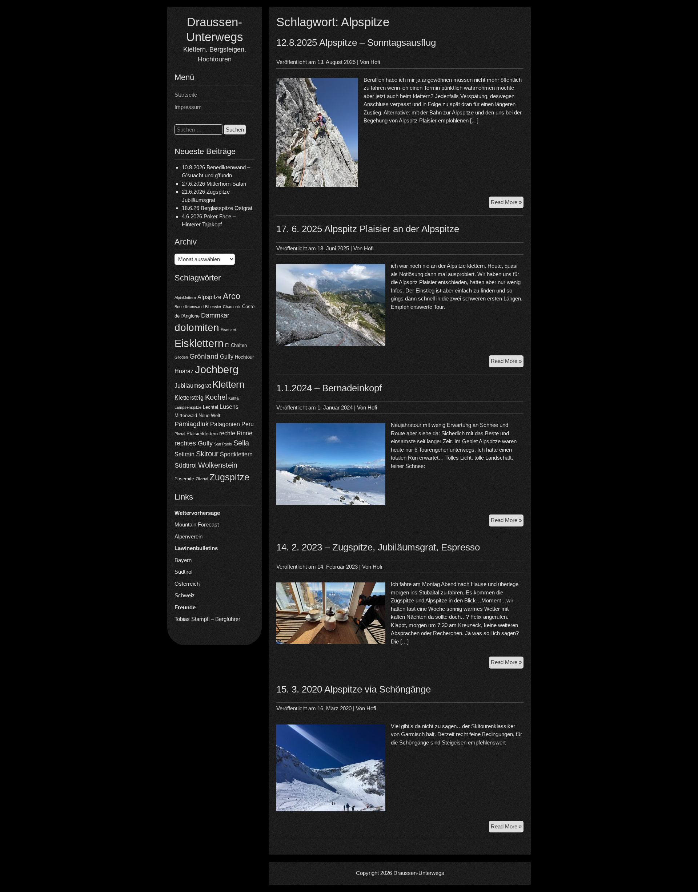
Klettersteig (189, 398)
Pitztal (179, 434)
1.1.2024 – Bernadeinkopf (329, 388)
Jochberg (216, 369)
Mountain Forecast (196, 524)
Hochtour (244, 357)
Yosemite (184, 478)
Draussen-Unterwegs (418, 873)
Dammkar (215, 315)
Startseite (185, 95)
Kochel (216, 397)
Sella (241, 443)
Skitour (207, 454)
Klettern (228, 384)
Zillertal (202, 479)
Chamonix (232, 306)
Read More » (507, 204)
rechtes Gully (193, 443)
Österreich (187, 584)
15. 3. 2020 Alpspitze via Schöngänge (353, 689)
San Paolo (223, 444)
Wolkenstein (217, 465)
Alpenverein (188, 536)
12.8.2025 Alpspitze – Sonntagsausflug (356, 42)
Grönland (203, 356)
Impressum (188, 107)
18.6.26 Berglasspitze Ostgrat (217, 208)
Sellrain (184, 454)
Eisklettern (199, 343)
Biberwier (213, 306)
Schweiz (184, 595)
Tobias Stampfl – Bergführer (207, 619)
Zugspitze (229, 477)
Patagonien (225, 424)
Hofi (375, 62)
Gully (226, 357)
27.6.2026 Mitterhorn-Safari (214, 184)
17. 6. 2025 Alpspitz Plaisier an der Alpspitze (367, 228)
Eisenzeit (229, 329)
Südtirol (185, 465)
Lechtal (210, 407)
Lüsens (229, 407)
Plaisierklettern (202, 433)
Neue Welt (209, 415)
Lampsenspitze (187, 407)
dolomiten (196, 327)
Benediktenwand (189, 306)
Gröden (181, 357)
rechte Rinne (235, 433)
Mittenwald (185, 415)
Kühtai (233, 398)
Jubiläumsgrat (192, 386)
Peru (247, 424)
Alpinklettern (185, 297)
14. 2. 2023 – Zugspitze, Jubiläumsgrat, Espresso (378, 547)
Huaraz (183, 371)
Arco (231, 296)
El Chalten (236, 345)
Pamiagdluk (191, 424)
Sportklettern (236, 454)
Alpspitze (209, 297)
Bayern (183, 560)
